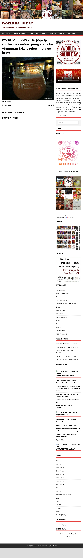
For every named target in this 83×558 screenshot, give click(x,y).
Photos (44, 33)
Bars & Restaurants (62, 294)
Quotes (53, 33)
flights (73, 112)
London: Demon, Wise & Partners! (67, 356)
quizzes (60, 112)
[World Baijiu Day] (41, 18)
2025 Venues (60, 491)
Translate (71, 217)
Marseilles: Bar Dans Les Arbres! (66, 344)
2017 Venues (60, 464)
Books (58, 297)
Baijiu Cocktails (61, 290)
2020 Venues (60, 474)
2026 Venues (6, 33)
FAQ (37, 33)
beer (69, 109)
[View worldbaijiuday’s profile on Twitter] (59, 133)
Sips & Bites (60, 440)
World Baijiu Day (66, 98)
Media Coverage (61, 317)
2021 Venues (60, 478)
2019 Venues (60, 471)
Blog (31, 33)
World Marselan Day (65, 449)
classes (65, 112)
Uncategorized (60, 331)
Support (62, 33)
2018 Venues (60, 468)
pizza (65, 109)
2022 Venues (60, 481)
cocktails (66, 107)
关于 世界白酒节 (72, 33)
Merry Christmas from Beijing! (67, 425)
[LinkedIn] (64, 133)
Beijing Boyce (62, 414)
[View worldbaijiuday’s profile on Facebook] (57, 133)
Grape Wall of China (65, 375)
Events (58, 307)
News (58, 320)
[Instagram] (61, 133)
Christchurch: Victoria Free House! (67, 360)
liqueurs (58, 109)
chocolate (77, 109)
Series (68, 536)
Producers (59, 324)
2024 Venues (60, 488)
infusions (74, 107)
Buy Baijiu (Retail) (62, 300)
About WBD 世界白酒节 (20, 33)
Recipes (58, 327)
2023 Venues (60, 484)
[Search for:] (68, 123)
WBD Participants (62, 334)
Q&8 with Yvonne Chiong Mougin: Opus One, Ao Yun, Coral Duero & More (68, 388)
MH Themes (53, 546)
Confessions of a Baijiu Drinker (66, 304)
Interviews (59, 314)
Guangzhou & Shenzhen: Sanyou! (67, 347)
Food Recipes (60, 310)
